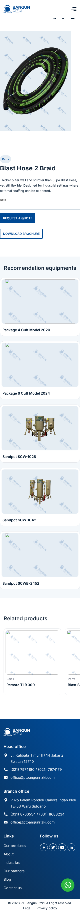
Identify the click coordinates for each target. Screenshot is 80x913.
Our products (15, 845)
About (9, 854)
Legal (27, 908)
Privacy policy (47, 908)
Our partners (14, 871)
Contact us (13, 888)
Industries (12, 862)
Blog (7, 879)
